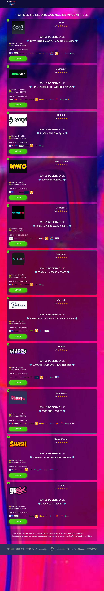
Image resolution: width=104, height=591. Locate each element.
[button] (18, 58)
